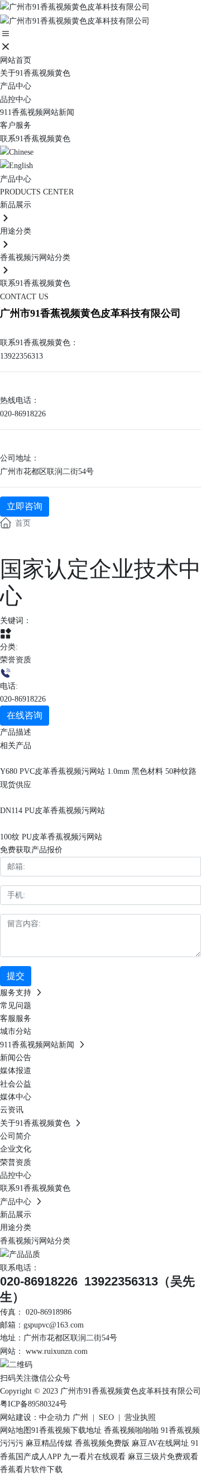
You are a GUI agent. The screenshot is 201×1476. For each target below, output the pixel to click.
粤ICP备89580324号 (33, 1404)
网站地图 (15, 1430)
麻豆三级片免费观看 (163, 1456)
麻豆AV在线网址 (160, 1443)
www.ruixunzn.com (57, 1351)
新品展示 (15, 205)
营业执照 (140, 1417)
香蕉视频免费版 (102, 1443)
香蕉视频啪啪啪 (131, 1430)
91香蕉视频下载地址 (66, 1430)
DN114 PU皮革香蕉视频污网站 (52, 810)
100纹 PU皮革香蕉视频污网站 (51, 837)
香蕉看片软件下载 (31, 1469)
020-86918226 (23, 414)
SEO (106, 1417)
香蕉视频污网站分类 (35, 257)
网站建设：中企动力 (35, 1417)
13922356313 (21, 356)
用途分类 (15, 231)
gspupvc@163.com (53, 1325)
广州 (80, 1417)
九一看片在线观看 (94, 1456)
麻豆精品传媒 (49, 1443)
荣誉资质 (15, 660)
